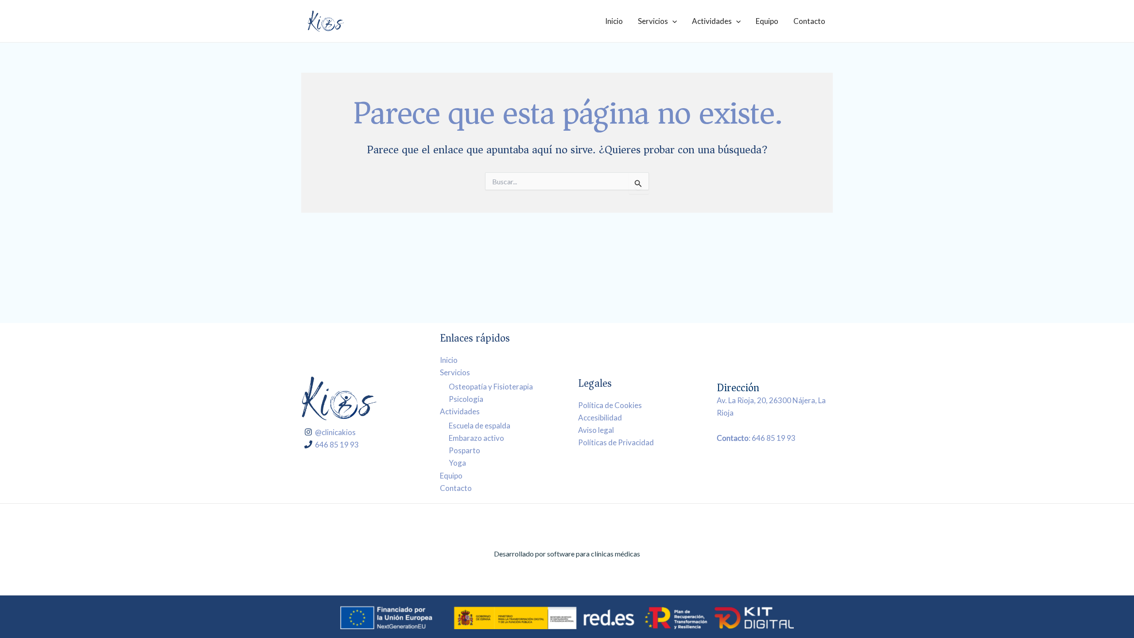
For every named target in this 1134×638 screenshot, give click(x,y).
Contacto (809, 21)
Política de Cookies (610, 405)
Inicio (614, 21)
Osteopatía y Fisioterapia (491, 386)
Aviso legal (596, 430)
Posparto (464, 450)
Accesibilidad (600, 417)
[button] (672, 21)
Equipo (767, 21)
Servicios (653, 21)
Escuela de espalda (479, 425)
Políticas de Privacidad (616, 442)
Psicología (466, 399)
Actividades (712, 21)
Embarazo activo (476, 438)
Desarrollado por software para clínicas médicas (567, 553)
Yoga (457, 462)
